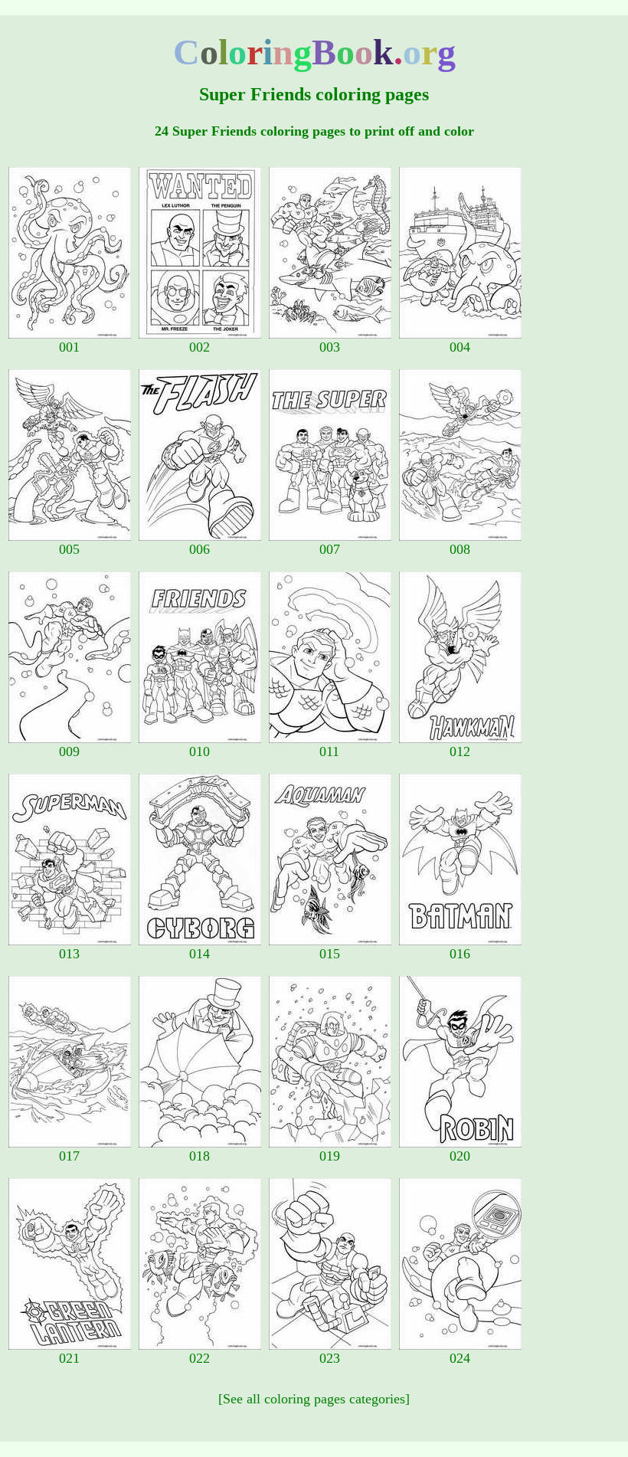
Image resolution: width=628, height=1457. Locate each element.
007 (329, 549)
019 (329, 1156)
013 (69, 953)
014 (199, 953)
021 (69, 1358)
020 (460, 1156)
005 (69, 549)
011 (329, 751)
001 (69, 347)
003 (329, 347)
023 (329, 1358)
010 (199, 751)
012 (460, 751)
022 (199, 1358)
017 (69, 1156)
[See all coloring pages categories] (314, 1398)
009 (69, 751)
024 (460, 1358)
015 (329, 953)
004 (460, 347)
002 (199, 347)
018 (199, 1156)
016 (460, 953)
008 (460, 549)
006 (199, 549)
